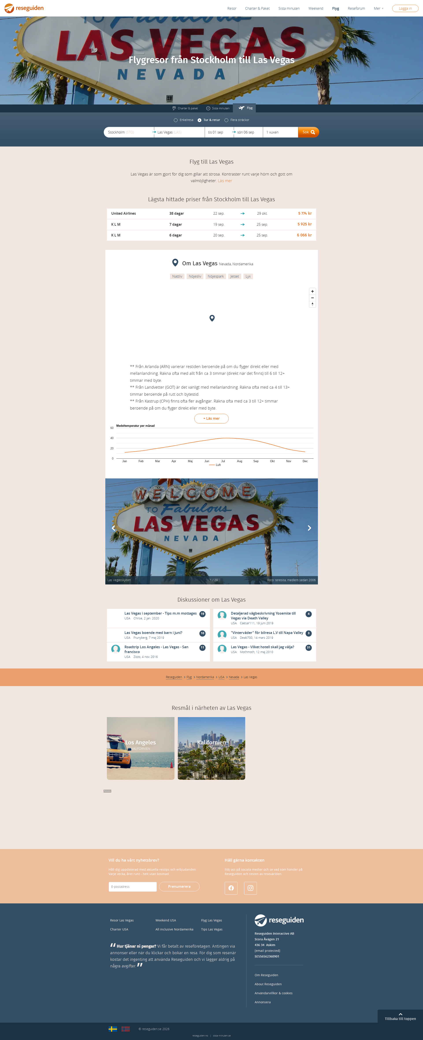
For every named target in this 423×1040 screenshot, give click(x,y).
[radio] (183, 120)
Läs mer (225, 180)
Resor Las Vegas (122, 920)
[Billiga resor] (113, 1029)
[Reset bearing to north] (312, 304)
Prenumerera (179, 886)
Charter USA (119, 929)
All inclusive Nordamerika (174, 929)
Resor (231, 8)
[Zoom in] (312, 291)
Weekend (315, 8)
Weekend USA (166, 920)
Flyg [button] (335, 8)
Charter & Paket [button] (257, 8)
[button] (129, 132)
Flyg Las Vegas (211, 920)
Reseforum (356, 8)
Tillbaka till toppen (400, 1019)
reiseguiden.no (200, 1035)
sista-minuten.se (222, 1035)
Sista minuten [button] (289, 8)
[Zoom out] (312, 298)
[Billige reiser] (125, 1029)
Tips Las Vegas (212, 929)
